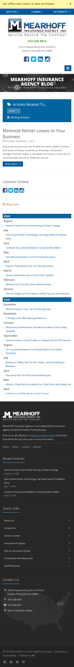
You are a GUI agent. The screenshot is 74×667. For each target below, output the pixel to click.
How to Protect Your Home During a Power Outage (33, 225)
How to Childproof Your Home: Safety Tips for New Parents (38, 293)
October (9, 322)
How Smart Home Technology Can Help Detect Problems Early (34, 482)
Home (6, 446)
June (6, 243)
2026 (7, 216)
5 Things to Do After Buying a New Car (26, 318)
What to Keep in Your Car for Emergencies (28, 309)
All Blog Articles (20, 117)
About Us (9, 520)
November (10, 313)
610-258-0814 (15, 599)
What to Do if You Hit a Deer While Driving (28, 284)
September (10, 335)
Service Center (12, 535)
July (6, 230)
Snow (12, 110)
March (7, 270)
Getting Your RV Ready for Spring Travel (27, 393)
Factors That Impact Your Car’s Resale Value (29, 266)
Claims (36, 11)
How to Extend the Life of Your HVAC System (30, 275)
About (15, 446)
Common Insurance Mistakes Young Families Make (33, 247)
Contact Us (10, 528)
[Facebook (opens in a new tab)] (26, 59)
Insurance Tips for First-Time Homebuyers (28, 375)
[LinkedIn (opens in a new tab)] (40, 59)
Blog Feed (12, 204)
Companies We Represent (18, 558)
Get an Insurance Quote (17, 550)
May (6, 252)
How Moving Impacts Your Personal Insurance (31, 257)
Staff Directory (12, 565)
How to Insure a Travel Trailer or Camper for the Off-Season (38, 340)
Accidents (61, 11)
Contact (26, 446)
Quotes (11, 11)
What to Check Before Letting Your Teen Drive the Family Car (38, 384)
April (6, 261)
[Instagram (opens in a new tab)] (47, 59)
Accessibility (9, 655)
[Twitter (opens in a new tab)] (33, 59)
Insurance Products (14, 543)
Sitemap (37, 446)
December (10, 304)
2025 (7, 299)
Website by (27, 655)
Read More (11, 164)
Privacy (48, 651)
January (8, 289)
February (9, 279)
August (8, 221)
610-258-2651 (15, 605)
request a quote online (42, 435)
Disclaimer (60, 651)
